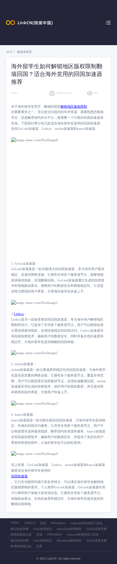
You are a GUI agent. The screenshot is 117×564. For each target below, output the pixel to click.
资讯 (9, 52)
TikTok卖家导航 (96, 529)
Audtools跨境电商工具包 (86, 523)
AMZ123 (29, 523)
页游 (43, 523)
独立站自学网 (19, 529)
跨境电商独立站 (21, 534)
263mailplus (58, 523)
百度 (39, 546)
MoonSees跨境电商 (69, 529)
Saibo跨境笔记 (42, 529)
